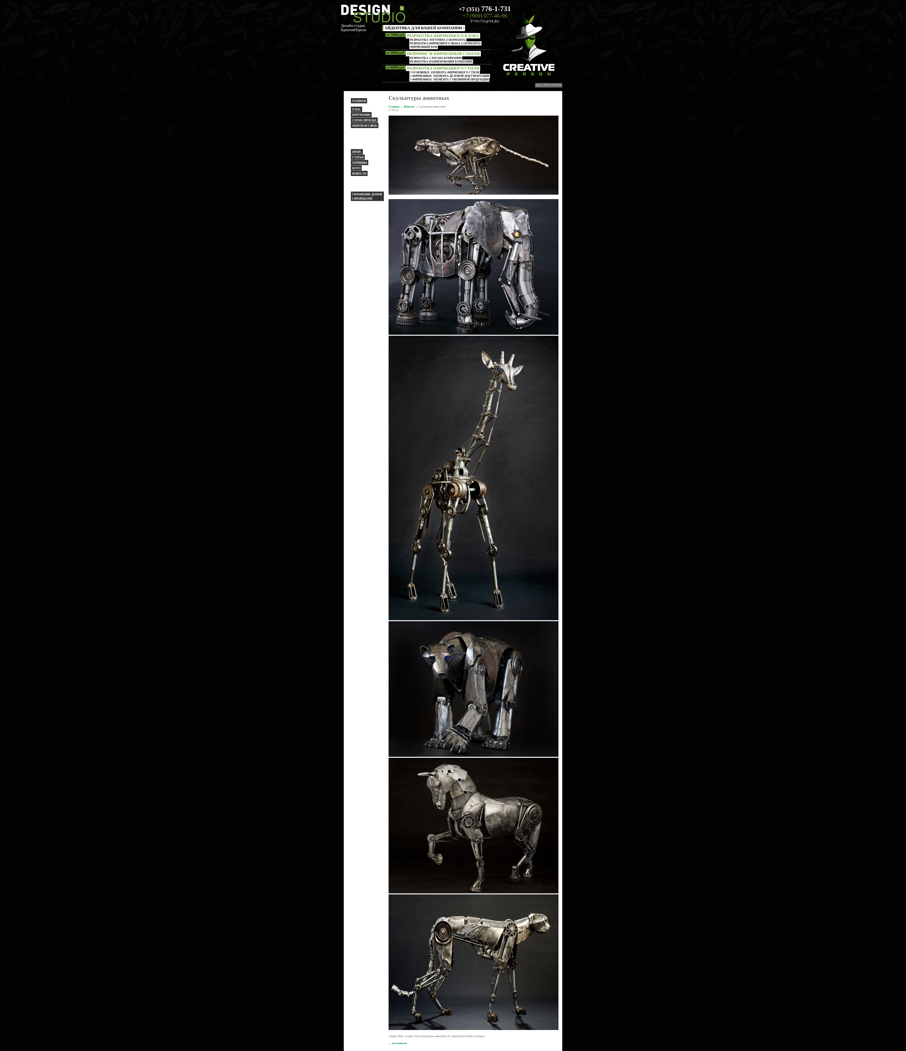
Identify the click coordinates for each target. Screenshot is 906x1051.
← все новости (398, 1043)
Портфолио (361, 115)
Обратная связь (364, 125)
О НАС (356, 109)
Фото (356, 168)
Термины (359, 162)
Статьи (358, 157)
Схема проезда (364, 120)
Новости (359, 173)
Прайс (357, 152)
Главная (359, 101)
